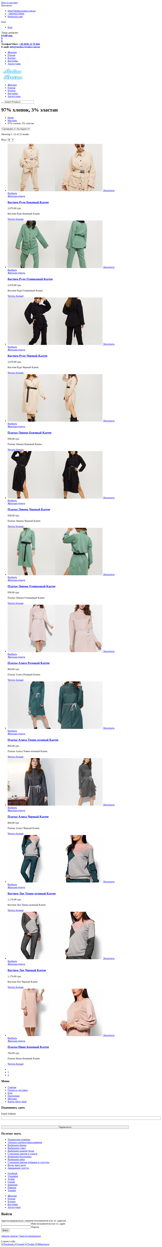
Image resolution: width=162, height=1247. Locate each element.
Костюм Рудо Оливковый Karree (30, 279)
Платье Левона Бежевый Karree (29, 432)
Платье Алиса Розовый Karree (29, 663)
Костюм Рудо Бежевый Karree (28, 202)
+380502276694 (16, 13)
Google (11, 1182)
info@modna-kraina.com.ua (22, 10)
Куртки (12, 58)
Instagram (12, 1184)
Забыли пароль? (10, 1236)
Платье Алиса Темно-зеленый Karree (33, 740)
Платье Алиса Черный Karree (28, 816)
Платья (11, 55)
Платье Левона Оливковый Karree (31, 586)
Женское (12, 52)
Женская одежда (16, 196)
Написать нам (15, 16)
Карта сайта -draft (17, 1101)
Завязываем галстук (18, 1168)
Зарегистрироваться (30, 1236)
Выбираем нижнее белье (21, 1151)
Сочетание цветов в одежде (22, 1153)
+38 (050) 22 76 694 (29, 44)
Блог (10, 27)
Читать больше (16, 219)
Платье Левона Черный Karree (29, 509)
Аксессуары (14, 63)
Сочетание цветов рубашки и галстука (28, 1162)
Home (11, 117)
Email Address (8, 1113)
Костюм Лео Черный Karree (27, 970)
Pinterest (12, 1187)
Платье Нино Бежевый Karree (28, 1047)
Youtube (12, 1190)
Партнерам (13, 1095)
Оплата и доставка (18, 1090)
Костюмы (13, 60)
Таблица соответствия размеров (25, 1142)
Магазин (12, 120)
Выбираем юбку (16, 1159)
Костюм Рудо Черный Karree (27, 355)
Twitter (11, 1179)
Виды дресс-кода (17, 1165)
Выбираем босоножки (19, 1156)
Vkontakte (13, 1176)
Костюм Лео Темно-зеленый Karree (32, 893)
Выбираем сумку (17, 1148)
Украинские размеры (19, 1139)
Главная (12, 1087)
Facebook (12, 1173)
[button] (7, 1244)
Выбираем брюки (17, 1145)
